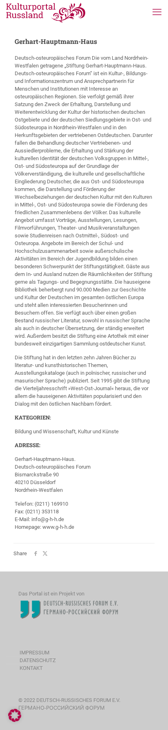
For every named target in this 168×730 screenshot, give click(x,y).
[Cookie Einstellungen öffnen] (14, 720)
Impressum (34, 653)
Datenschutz (38, 660)
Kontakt (31, 668)
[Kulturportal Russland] (46, 12)
